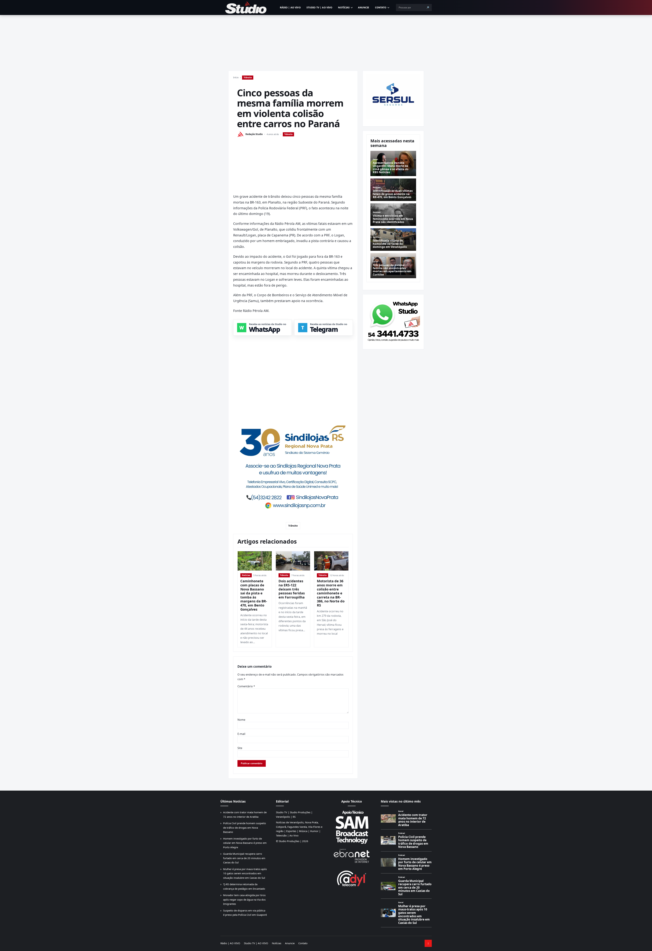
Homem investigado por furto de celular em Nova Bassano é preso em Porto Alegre (245, 843)
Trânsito (248, 77)
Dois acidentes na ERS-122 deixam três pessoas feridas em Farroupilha (292, 589)
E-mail (241, 734)
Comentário (246, 686)
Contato (380, 7)
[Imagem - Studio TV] (393, 320)
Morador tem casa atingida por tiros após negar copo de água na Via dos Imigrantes (244, 899)
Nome (241, 720)
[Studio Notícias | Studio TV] (246, 7)
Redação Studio (254, 134)
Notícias (344, 7)
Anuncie (363, 7)
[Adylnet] (352, 878)
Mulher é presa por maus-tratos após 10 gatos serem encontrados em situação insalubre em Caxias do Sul (245, 873)
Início (236, 77)
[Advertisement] (326, 40)
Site (239, 748)
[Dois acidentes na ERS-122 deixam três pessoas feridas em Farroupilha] (293, 561)
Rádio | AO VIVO (290, 7)
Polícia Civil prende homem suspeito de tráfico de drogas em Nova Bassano (244, 827)
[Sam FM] (352, 827)
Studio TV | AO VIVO (319, 7)
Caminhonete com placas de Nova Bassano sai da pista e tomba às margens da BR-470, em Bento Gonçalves (253, 595)
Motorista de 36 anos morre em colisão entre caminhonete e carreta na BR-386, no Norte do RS (330, 593)
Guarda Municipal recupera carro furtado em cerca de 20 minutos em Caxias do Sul (244, 858)
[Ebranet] (352, 856)
